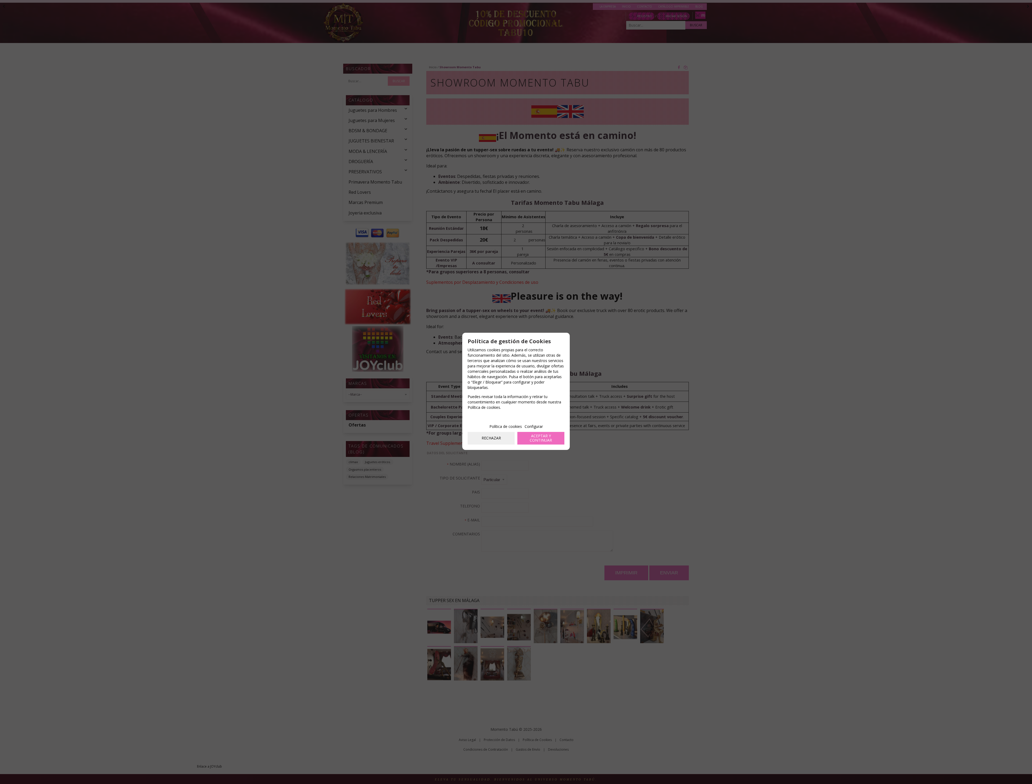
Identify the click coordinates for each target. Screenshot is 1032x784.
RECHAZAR (491, 438)
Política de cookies (505, 426)
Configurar (534, 426)
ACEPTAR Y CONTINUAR (541, 438)
